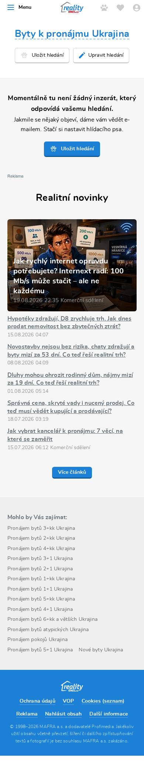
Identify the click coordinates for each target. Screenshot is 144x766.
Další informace (108, 714)
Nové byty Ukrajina (101, 650)
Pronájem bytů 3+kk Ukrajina (41, 528)
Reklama (27, 714)
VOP (68, 701)
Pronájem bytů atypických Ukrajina (48, 629)
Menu (25, 7)
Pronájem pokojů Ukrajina (37, 639)
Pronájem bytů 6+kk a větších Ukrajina (52, 619)
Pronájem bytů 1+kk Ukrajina (41, 578)
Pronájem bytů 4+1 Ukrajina (40, 609)
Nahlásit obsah (63, 714)
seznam (113, 701)
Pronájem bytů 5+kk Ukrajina (41, 599)
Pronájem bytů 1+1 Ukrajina (40, 589)
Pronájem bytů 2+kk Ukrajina (41, 538)
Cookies (91, 701)
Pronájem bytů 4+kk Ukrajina (41, 548)
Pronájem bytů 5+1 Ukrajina (40, 650)
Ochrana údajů (37, 701)
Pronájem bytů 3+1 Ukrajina (40, 558)
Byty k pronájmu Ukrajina (72, 34)
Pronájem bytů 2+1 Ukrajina (40, 568)
